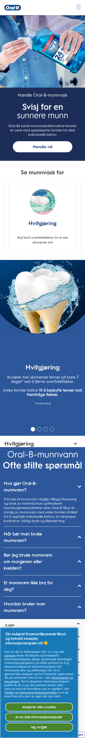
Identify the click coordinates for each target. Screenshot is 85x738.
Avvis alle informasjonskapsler (39, 717)
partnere (10, 655)
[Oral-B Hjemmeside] (12, 7)
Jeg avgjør (39, 727)
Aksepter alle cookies (39, 707)
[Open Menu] (78, 7)
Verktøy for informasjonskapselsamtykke (30, 692)
